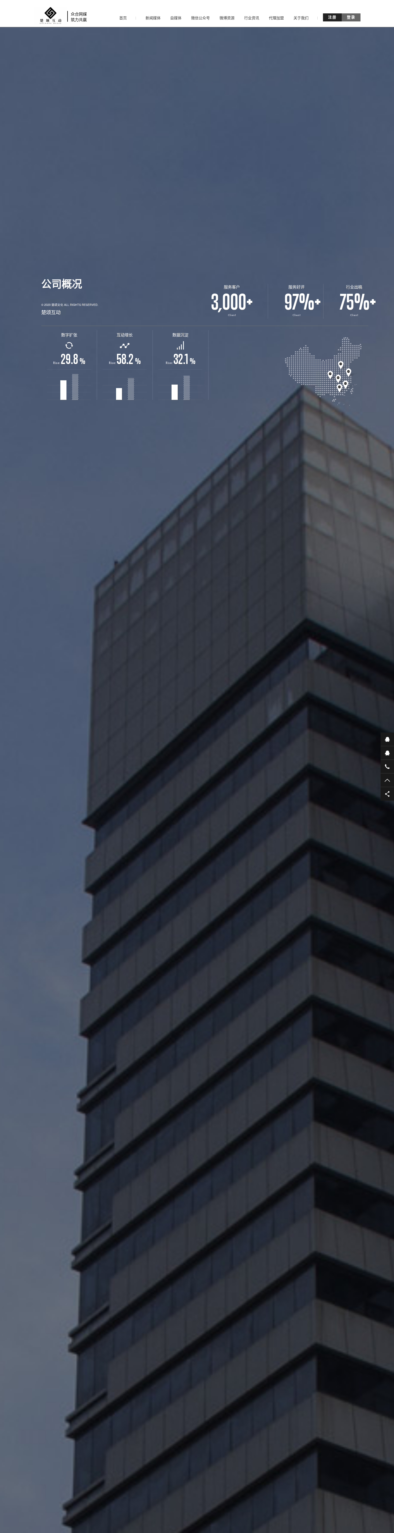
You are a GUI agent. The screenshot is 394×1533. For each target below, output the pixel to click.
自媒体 (175, 17)
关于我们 (300, 17)
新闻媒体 (153, 17)
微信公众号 (200, 17)
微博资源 (227, 17)
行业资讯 (251, 17)
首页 (123, 17)
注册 (332, 17)
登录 (351, 17)
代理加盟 (276, 17)
